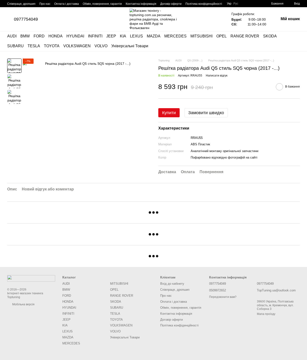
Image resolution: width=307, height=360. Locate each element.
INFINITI (95, 36)
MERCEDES (175, 36)
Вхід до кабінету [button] (172, 283)
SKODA (270, 36)
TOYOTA (51, 46)
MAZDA (153, 36)
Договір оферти (171, 4)
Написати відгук (216, 75)
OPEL (221, 36)
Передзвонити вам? (222, 297)
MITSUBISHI (201, 36)
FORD (39, 36)
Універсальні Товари (129, 46)
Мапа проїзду (266, 314)
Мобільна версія (23, 304)
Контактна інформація (141, 4)
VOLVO (100, 46)
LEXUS (136, 36)
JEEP (111, 36)
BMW (25, 36)
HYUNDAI (75, 36)
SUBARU (15, 46)
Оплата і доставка (66, 4)
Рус (235, 3)
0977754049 (26, 19)
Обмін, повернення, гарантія (102, 4)
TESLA (34, 46)
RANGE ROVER (244, 36)
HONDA (55, 36)
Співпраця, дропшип (21, 4)
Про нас (44, 4)
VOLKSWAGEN (77, 46)
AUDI (12, 36)
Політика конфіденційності (203, 4)
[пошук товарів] (296, 41)
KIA (123, 36)
